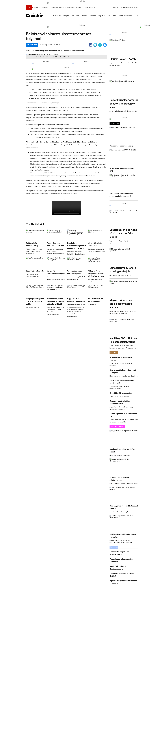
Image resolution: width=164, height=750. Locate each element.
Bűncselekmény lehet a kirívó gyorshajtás (123, 270)
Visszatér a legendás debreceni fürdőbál (122, 575)
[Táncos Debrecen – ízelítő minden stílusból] (56, 234)
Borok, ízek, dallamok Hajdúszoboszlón (118, 567)
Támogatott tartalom (125, 16)
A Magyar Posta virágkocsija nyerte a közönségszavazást (96, 273)
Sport (114, 16)
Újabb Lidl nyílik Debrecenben (121, 393)
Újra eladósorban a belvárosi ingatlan (74, 272)
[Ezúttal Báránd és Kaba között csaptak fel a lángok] (124, 218)
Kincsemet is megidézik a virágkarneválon (119, 553)
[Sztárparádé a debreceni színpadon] (35, 234)
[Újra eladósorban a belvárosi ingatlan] (76, 262)
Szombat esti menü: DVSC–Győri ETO (122, 170)
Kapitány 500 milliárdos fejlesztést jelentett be (123, 340)
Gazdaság (84, 16)
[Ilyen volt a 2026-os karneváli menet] (97, 290)
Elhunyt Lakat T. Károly (123, 59)
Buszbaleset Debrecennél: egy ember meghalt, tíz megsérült (76, 245)
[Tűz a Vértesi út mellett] (35, 262)
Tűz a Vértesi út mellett (35, 271)
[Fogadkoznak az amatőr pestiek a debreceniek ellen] (124, 88)
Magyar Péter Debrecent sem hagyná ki (56, 273)
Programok (101, 16)
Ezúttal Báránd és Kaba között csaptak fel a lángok (123, 233)
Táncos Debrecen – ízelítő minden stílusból (55, 244)
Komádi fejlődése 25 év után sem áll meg (123, 415)
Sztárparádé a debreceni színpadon (34, 244)
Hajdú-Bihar (75, 16)
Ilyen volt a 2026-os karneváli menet (95, 300)
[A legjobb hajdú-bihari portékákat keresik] (124, 438)
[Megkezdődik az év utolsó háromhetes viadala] (124, 288)
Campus (66, 16)
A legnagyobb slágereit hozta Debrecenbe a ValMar (35, 301)
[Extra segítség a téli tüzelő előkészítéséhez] (124, 466)
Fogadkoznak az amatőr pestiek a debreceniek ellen (124, 104)
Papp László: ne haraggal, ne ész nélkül (76, 300)
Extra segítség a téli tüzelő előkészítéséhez (120, 479)
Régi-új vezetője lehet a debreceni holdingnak (123, 371)
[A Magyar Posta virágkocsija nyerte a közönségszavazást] (97, 262)
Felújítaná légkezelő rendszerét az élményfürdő (123, 535)
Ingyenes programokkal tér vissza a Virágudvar (123, 582)
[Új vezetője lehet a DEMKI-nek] (97, 234)
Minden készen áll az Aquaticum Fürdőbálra (122, 560)
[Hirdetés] (82, 3)
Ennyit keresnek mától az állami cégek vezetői (122, 382)
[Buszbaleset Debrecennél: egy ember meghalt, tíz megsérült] (76, 234)
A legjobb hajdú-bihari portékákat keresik (123, 450)
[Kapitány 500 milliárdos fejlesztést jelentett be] (124, 327)
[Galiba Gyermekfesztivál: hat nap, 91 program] (124, 495)
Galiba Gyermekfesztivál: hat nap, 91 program (124, 507)
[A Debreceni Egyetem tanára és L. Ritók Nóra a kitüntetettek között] (56, 290)
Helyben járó (57, 16)
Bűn (108, 16)
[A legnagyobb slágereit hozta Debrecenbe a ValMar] (35, 290)
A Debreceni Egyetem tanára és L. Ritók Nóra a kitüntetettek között (56, 301)
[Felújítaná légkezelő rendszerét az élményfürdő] (124, 523)
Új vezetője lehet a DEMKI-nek (95, 244)
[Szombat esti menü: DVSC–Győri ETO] (124, 157)
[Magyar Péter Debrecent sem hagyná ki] (56, 262)
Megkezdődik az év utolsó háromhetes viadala (121, 304)
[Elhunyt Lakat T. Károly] (124, 47)
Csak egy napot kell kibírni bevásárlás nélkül (120, 402)
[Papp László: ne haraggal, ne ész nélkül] (76, 290)
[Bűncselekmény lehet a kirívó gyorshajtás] (124, 256)
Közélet (93, 16)
